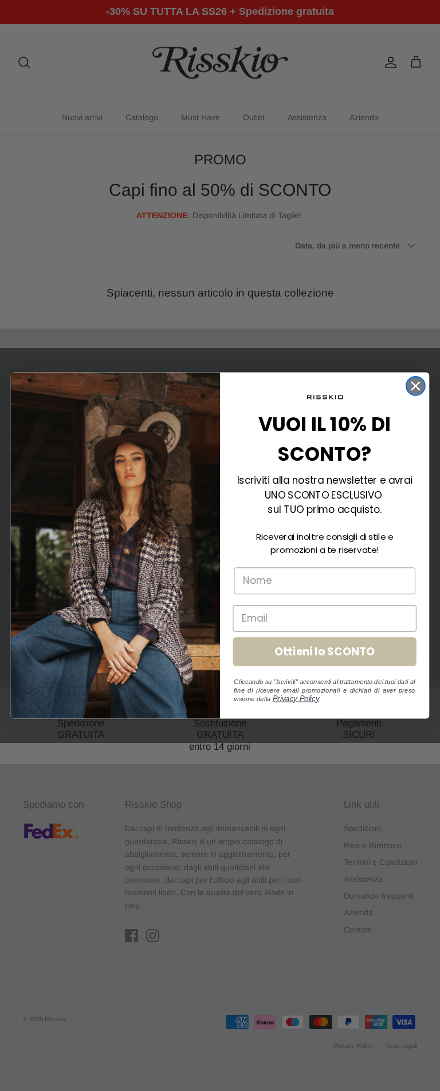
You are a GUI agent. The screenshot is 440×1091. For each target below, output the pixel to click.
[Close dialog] (415, 386)
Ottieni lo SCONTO (324, 651)
